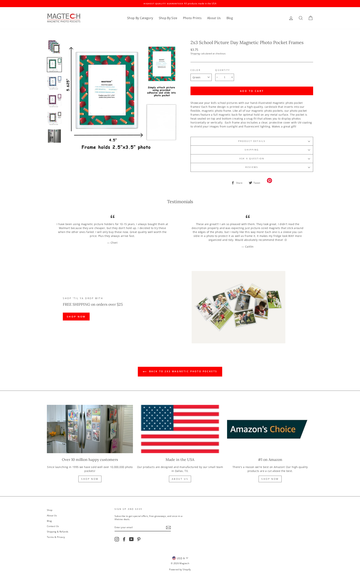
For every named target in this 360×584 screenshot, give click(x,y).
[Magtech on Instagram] (117, 539)
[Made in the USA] (180, 429)
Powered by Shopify (180, 569)
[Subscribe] (168, 527)
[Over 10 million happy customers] (90, 429)
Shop (49, 509)
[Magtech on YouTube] (131, 539)
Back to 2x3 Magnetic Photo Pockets (182, 371)
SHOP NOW (76, 316)
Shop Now (90, 479)
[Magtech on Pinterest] (138, 539)
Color (195, 70)
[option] (180, 3)
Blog (229, 18)
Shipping (195, 53)
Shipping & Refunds (57, 531)
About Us (214, 18)
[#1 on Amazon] (270, 429)
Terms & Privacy (56, 536)
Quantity (222, 70)
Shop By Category (140, 18)
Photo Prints (192, 18)
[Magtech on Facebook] (124, 539)
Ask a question (251, 158)
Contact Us (53, 526)
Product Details (251, 141)
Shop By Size (168, 18)
